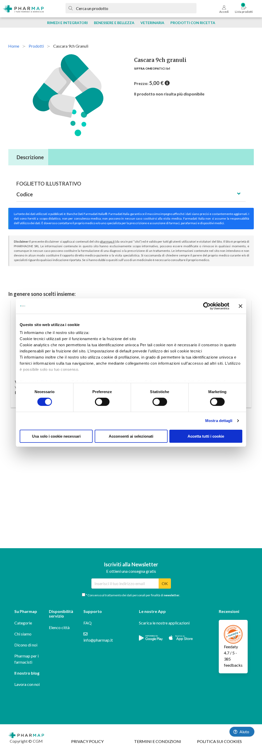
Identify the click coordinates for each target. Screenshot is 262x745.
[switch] (102, 402)
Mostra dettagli (219, 420)
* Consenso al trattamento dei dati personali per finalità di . (132, 595)
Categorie (23, 622)
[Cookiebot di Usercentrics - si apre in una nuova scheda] (206, 306)
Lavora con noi (27, 684)
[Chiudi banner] (240, 306)
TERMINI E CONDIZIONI (157, 741)
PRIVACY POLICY (87, 741)
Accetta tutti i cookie (206, 436)
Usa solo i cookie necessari (56, 436)
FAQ (87, 622)
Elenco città (59, 627)
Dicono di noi (25, 644)
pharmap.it (107, 241)
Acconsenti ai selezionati (131, 436)
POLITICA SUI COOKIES (219, 741)
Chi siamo (22, 633)
